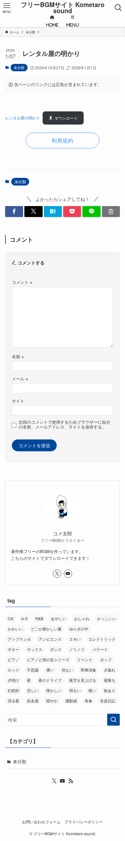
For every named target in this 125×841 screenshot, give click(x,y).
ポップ (106, 659)
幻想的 (13, 690)
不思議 (32, 669)
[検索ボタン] (118, 7)
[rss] (71, 781)
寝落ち (109, 680)
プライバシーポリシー (83, 821)
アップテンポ (19, 639)
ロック (13, 669)
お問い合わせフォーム (41, 821)
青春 (88, 700)
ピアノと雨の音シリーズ (48, 659)
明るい (75, 690)
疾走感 (32, 700)
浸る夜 (13, 700)
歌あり (109, 690)
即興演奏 (88, 669)
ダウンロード (66, 118)
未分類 (19, 67)
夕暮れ (109, 669)
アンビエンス (50, 639)
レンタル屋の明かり (22, 118)
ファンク (84, 659)
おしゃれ (81, 618)
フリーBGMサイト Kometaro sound (62, 8)
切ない (67, 669)
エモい (75, 639)
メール (20, 379)
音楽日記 (107, 700)
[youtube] (68, 573)
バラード (100, 649)
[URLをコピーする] (111, 211)
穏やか (52, 700)
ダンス (56, 649)
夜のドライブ (50, 680)
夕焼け (13, 680)
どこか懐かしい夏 (46, 628)
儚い (50, 669)
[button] (14, 211)
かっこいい (106, 618)
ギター (13, 649)
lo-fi (24, 618)
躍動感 (71, 700)
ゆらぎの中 (78, 628)
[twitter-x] (57, 573)
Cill (10, 618)
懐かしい (54, 690)
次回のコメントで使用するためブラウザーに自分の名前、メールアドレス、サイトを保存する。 (64, 424)
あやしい (58, 618)
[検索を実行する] (113, 720)
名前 (18, 357)
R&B (39, 618)
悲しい (32, 690)
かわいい (15, 628)
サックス (34, 649)
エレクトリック (101, 639)
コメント (22, 282)
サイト (18, 401)
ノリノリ (77, 649)
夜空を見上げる (82, 680)
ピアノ (13, 659)
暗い (92, 690)
